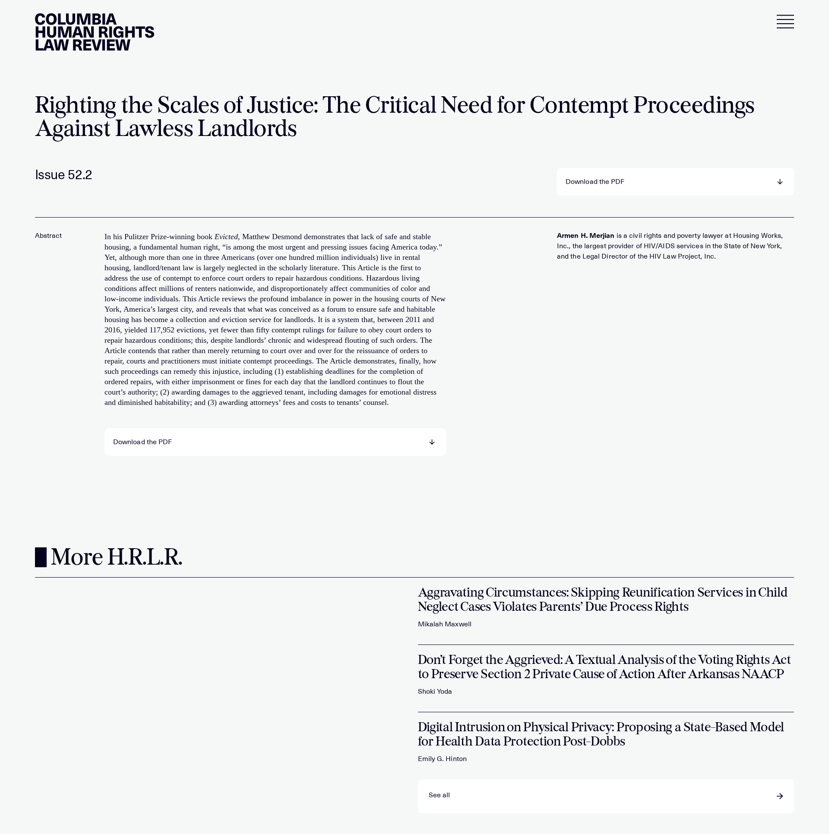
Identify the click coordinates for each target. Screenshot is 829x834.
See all (439, 795)
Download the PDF (595, 181)
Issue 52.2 (63, 175)
